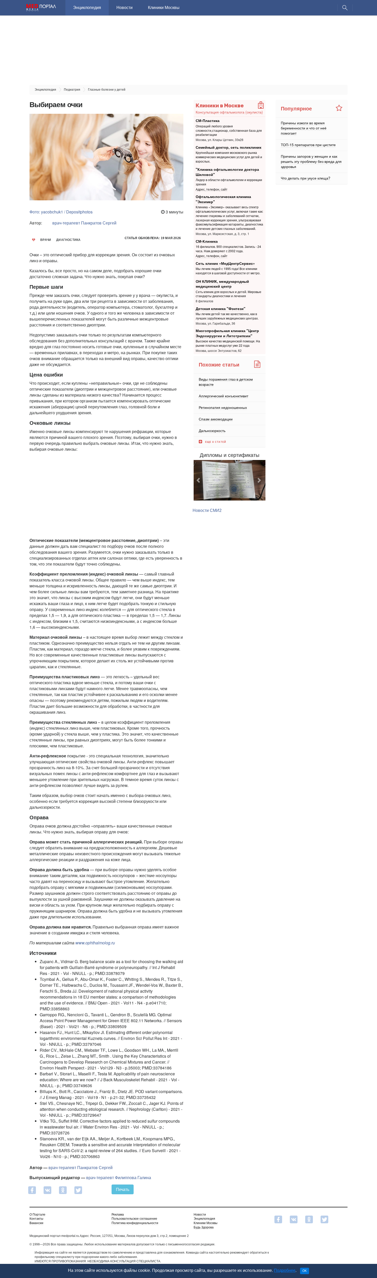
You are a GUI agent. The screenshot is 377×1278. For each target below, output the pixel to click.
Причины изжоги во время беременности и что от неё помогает (303, 128)
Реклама (118, 1214)
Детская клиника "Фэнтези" (220, 308)
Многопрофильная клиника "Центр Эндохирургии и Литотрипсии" (227, 333)
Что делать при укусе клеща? (305, 178)
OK (304, 1271)
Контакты (36, 1218)
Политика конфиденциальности (135, 1223)
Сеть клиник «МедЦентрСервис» (225, 263)
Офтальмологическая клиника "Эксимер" (223, 199)
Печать (122, 1189)
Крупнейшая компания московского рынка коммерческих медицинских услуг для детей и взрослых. (229, 156)
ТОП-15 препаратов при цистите (308, 144)
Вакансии (36, 1223)
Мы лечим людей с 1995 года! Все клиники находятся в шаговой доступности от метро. (228, 271)
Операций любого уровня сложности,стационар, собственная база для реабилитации (229, 130)
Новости (124, 7)
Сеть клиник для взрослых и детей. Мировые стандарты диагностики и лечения (228, 293)
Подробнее (284, 1270)
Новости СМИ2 (207, 510)
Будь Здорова (204, 1227)
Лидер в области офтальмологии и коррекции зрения (229, 181)
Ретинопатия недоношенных (223, 407)
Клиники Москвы (164, 7)
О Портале (37, 1214)
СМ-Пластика (208, 120)
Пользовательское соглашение (134, 1218)
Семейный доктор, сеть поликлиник (228, 147)
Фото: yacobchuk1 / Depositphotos (61, 212)
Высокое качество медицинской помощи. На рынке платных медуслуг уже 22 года (228, 343)
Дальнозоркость (212, 430)
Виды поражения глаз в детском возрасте (226, 381)
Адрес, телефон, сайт (211, 189)
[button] (199, 480)
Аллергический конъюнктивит (223, 395)
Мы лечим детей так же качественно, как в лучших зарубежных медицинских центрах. (227, 316)
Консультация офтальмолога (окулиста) (229, 112)
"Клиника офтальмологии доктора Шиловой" (227, 172)
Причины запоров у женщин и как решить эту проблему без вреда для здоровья (311, 161)
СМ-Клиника (207, 240)
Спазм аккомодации (216, 418)
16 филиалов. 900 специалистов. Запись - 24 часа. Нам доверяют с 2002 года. (228, 248)
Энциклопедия (87, 7)
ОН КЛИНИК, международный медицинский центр (222, 284)
